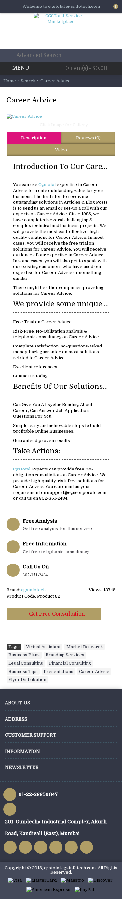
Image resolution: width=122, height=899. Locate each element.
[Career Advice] (61, 116)
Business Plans (24, 654)
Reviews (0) (88, 137)
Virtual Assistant (43, 646)
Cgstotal (47, 184)
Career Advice (94, 671)
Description (33, 137)
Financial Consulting (70, 663)
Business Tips (23, 671)
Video (61, 149)
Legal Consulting (25, 663)
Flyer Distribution (27, 679)
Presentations (58, 671)
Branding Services (65, 654)
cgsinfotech (33, 589)
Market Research (84, 646)
